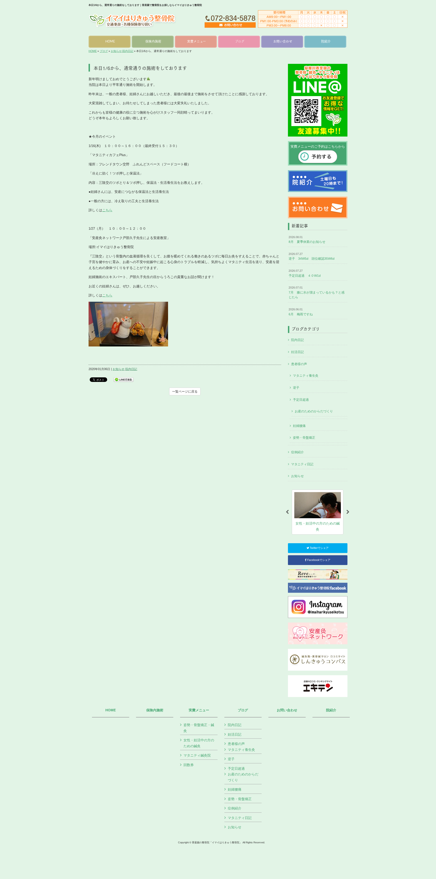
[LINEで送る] (124, 379)
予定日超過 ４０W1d (305, 273)
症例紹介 (297, 452)
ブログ (104, 51)
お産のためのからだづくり (314, 411)
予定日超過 (301, 399)
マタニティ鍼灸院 (197, 755)
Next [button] (348, 512)
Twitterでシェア (319, 548)
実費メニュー (199, 710)
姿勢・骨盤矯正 (304, 437)
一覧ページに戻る (185, 391)
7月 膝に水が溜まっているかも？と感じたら (316, 292)
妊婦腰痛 (299, 426)
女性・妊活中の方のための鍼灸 (198, 743)
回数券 (188, 765)
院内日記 (127, 51)
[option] (317, 512)
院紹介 (331, 710)
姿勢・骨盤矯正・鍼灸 (198, 728)
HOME (93, 51)
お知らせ (116, 51)
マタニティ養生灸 (305, 375)
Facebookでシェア (318, 560)
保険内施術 (154, 710)
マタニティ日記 (302, 464)
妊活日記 (297, 352)
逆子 (296, 387)
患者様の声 (299, 364)
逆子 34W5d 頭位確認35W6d (311, 256)
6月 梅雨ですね (301, 312)
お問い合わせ (287, 710)
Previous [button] (287, 512)
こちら (107, 210)
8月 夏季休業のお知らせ (307, 240)
